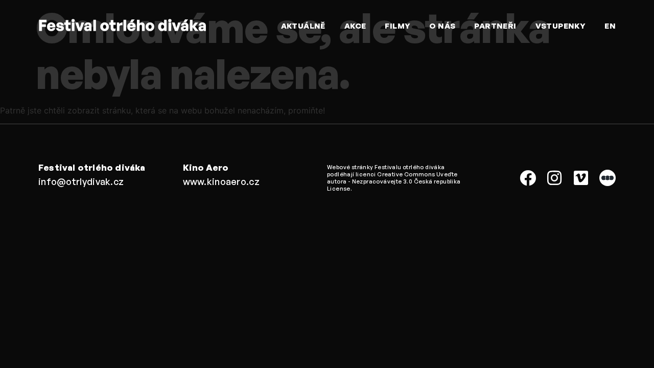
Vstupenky (560, 26)
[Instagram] (554, 178)
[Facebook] (528, 178)
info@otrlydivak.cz (81, 181)
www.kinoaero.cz (221, 181)
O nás (442, 26)
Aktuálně (303, 26)
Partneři (495, 26)
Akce (355, 26)
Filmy (397, 26)
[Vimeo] (581, 178)
